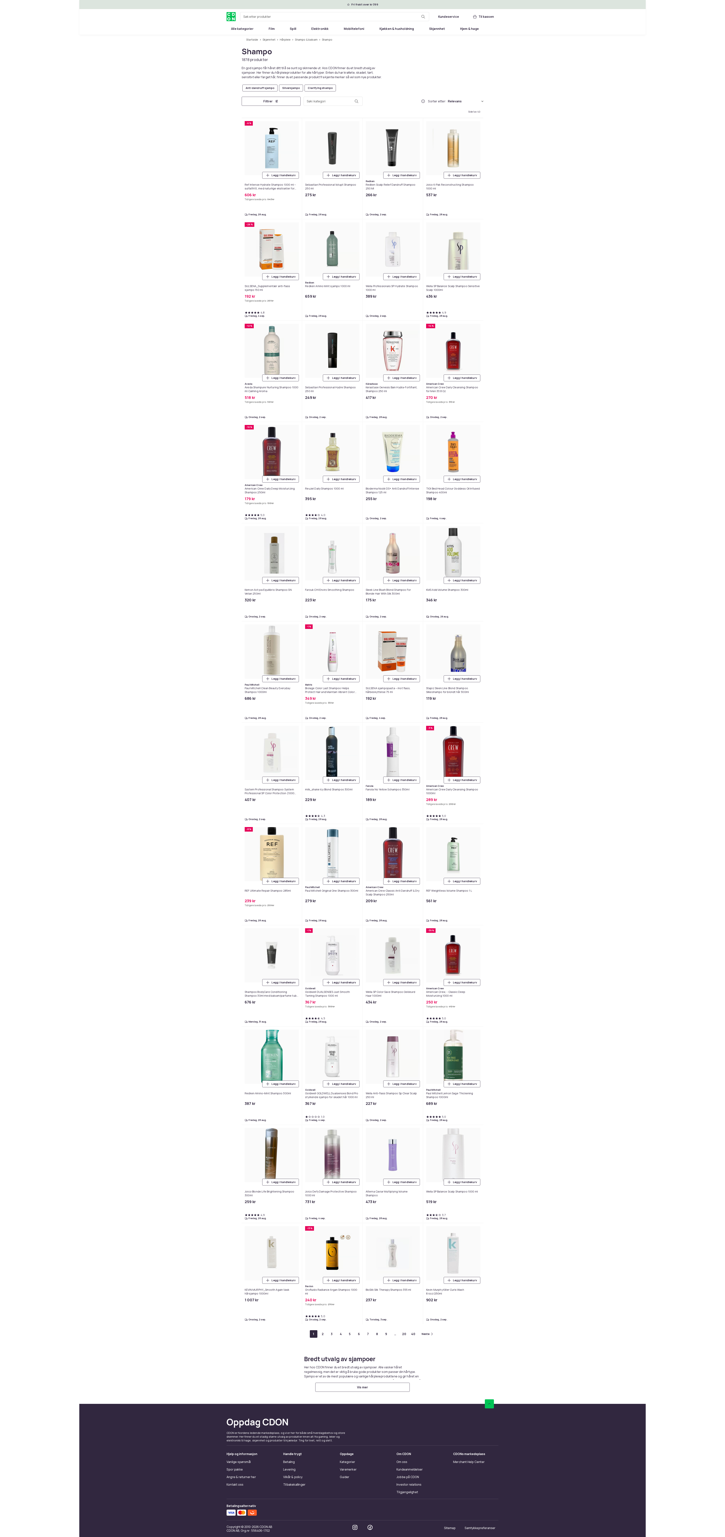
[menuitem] (242, 28)
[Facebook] (370, 1527)
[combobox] (334, 16)
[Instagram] (355, 1527)
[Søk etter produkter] (423, 16)
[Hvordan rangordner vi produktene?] (423, 101)
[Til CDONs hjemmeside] (231, 16)
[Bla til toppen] (489, 1403)
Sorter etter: (437, 101)
